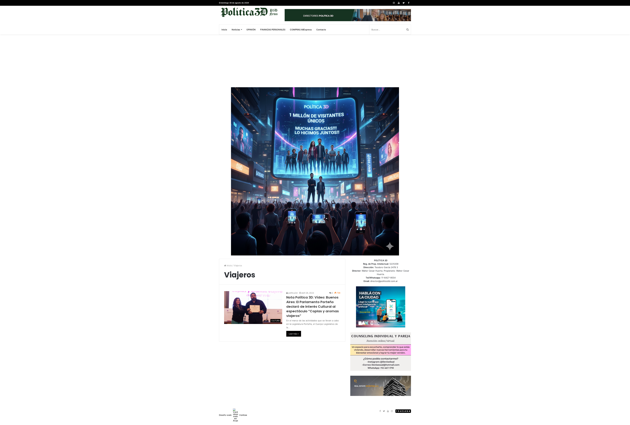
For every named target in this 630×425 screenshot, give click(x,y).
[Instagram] (393, 3)
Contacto (321, 29)
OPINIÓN (251, 29)
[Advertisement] (315, 61)
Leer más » (294, 334)
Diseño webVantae (233, 415)
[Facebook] (408, 3)
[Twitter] (403, 3)
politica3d (292, 293)
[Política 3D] (249, 12)
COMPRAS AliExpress (301, 29)
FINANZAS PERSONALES (272, 29)
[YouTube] (398, 3)
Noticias (236, 29)
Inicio (224, 29)
